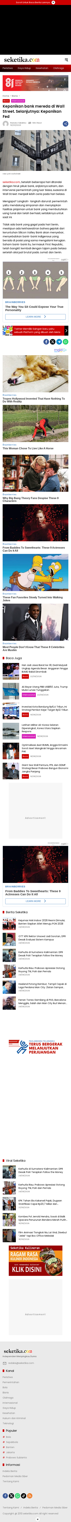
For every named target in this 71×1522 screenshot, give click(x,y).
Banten (10, 1447)
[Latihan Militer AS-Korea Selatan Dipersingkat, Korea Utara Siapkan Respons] (11, 731)
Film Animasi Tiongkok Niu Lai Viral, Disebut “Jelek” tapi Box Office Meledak (42, 1234)
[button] (66, 60)
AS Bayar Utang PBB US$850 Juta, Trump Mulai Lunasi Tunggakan (45, 688)
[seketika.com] (22, 59)
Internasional (18, 100)
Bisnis (6, 100)
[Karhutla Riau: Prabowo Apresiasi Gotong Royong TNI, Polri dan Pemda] (9, 971)
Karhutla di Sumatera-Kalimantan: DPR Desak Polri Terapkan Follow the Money (40, 954)
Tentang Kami (11, 1481)
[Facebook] (46, 342)
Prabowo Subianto (16, 1457)
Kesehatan (9, 1413)
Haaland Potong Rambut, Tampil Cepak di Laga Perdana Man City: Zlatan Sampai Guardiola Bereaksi (42, 986)
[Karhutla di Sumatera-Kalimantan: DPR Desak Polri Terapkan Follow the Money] (9, 955)
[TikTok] (23, 1495)
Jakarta (10, 1452)
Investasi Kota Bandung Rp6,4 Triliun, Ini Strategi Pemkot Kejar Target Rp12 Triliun (45, 708)
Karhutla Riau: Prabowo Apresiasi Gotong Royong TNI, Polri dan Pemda (41, 970)
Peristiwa (8, 1377)
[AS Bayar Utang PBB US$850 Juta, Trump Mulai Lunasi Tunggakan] (11, 691)
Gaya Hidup (9, 1408)
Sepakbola (12, 1442)
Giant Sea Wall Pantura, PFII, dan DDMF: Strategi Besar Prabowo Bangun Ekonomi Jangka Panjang (45, 768)
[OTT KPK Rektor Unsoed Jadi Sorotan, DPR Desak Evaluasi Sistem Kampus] (9, 939)
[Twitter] (52, 342)
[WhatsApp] (65, 342)
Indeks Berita (10, 1471)
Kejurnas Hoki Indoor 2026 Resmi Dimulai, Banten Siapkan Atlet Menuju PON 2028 (41, 922)
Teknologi (8, 1423)
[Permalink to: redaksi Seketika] (6, 124)
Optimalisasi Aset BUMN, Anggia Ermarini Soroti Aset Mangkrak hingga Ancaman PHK (45, 748)
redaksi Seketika (18, 123)
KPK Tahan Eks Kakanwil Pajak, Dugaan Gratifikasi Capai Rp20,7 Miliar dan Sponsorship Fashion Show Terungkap (40, 1202)
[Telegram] (59, 342)
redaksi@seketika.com (21, 1363)
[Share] (65, 124)
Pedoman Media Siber (15, 1476)
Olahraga (8, 1397)
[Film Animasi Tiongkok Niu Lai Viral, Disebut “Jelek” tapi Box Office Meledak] (9, 1235)
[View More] (35, 1351)
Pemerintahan (11, 1382)
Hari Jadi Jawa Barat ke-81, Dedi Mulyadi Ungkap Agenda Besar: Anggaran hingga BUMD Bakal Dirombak (45, 668)
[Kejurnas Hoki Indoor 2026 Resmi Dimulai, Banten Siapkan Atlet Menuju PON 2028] (9, 923)
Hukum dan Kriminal (14, 1418)
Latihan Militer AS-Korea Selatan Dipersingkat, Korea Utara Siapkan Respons (41, 728)
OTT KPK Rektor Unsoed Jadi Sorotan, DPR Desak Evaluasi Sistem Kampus (42, 938)
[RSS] (29, 1495)
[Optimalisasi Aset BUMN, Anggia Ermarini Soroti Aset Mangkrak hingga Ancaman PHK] (11, 751)
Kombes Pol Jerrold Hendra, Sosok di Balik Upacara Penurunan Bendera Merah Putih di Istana (42, 1218)
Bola (5, 1387)
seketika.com (11, 182)
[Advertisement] (35, 25)
